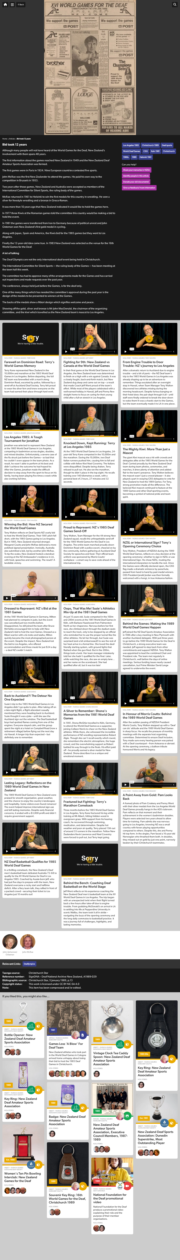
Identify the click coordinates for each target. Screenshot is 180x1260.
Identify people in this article (136, 176)
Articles (12, 139)
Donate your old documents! (136, 182)
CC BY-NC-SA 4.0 (69, 984)
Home (4, 139)
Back (21, 5)
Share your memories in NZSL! (136, 170)
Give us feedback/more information (139, 188)
